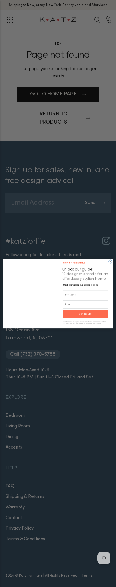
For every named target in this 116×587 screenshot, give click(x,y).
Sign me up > (86, 313)
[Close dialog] (110, 261)
